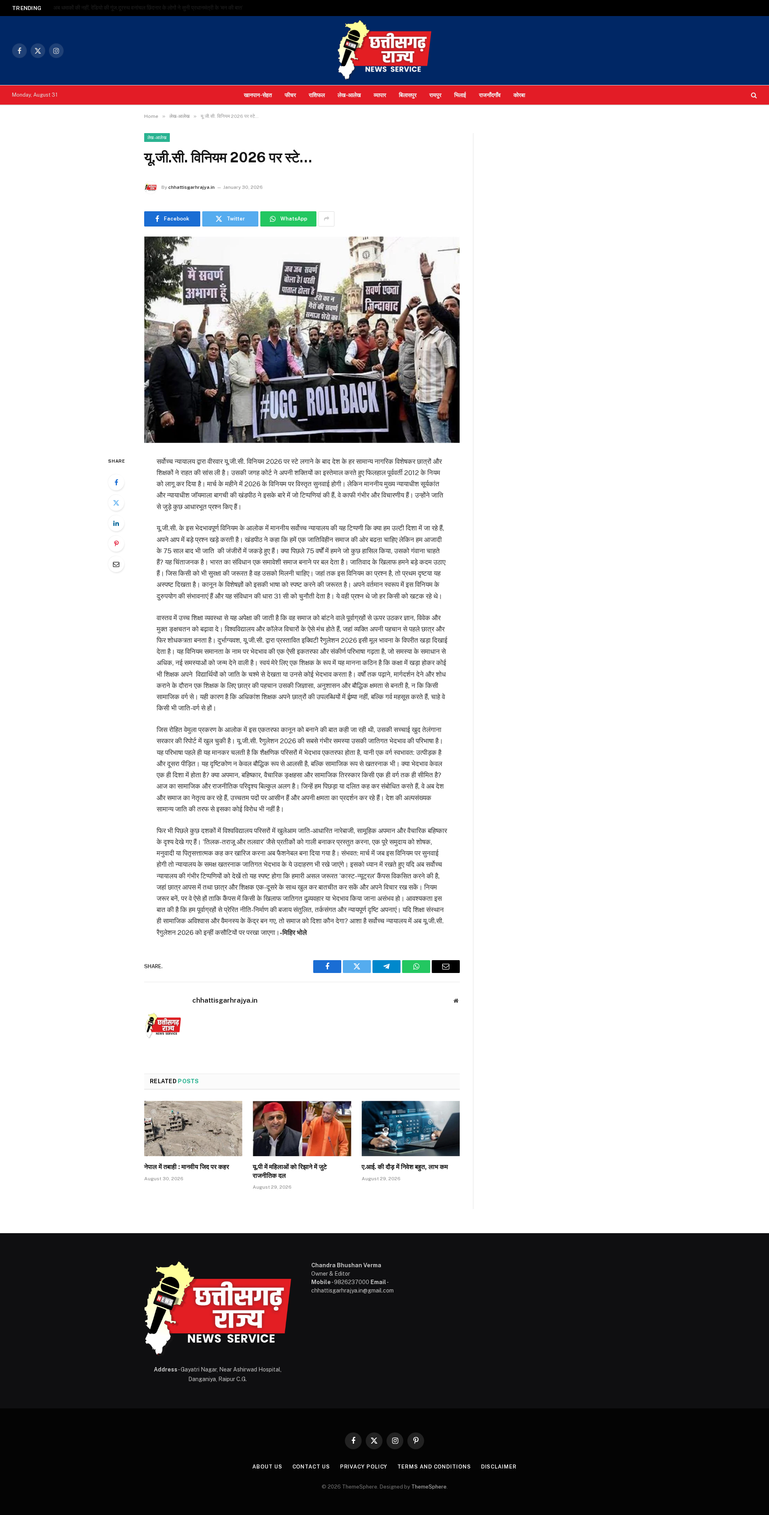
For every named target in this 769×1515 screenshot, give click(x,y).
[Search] (753, 95)
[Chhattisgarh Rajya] (384, 50)
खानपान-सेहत (258, 94)
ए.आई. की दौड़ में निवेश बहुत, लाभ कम (405, 1167)
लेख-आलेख (349, 94)
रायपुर (435, 94)
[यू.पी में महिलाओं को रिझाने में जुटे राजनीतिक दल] (302, 1128)
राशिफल (317, 94)
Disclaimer (499, 1467)
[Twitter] (116, 503)
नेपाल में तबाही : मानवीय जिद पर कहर (186, 1167)
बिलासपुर (408, 94)
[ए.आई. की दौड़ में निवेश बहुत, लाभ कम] (411, 1128)
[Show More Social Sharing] (326, 219)
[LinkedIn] (116, 523)
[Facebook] (116, 482)
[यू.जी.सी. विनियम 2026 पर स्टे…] (302, 340)
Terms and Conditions (434, 1467)
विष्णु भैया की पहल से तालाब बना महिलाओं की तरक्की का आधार (112, 7)
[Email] (116, 564)
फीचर (290, 94)
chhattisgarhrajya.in (191, 187)
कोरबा (519, 94)
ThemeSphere (429, 1487)
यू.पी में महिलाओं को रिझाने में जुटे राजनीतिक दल (290, 1171)
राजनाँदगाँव (490, 94)
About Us (267, 1467)
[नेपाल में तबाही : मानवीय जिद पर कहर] (193, 1128)
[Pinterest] (116, 544)
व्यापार (380, 94)
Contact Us (311, 1467)
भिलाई (460, 94)
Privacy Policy (364, 1467)
